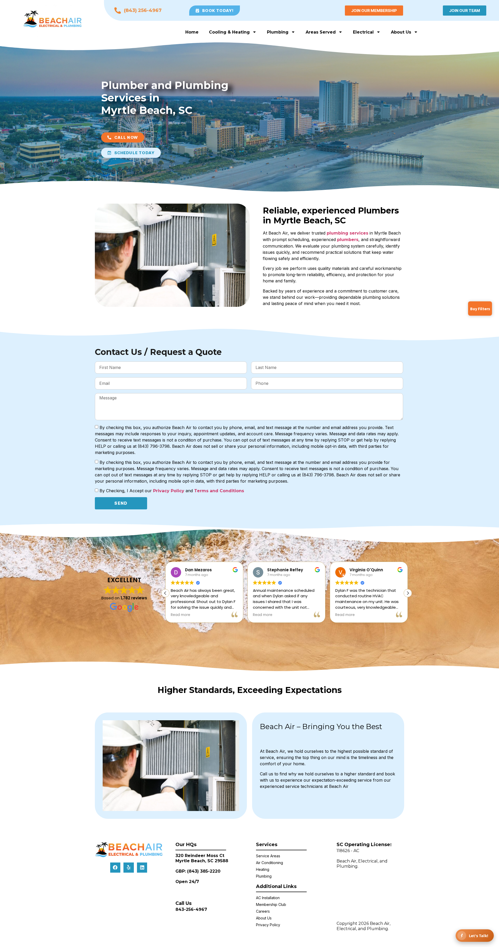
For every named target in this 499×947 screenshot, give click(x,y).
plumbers (347, 239)
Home (192, 32)
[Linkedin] (142, 867)
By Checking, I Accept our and (172, 490)
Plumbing (277, 32)
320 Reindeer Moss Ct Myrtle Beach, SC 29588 (201, 858)
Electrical (363, 32)
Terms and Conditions (219, 490)
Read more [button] (180, 615)
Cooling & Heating (229, 32)
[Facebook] (115, 867)
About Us (401, 32)
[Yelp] (128, 867)
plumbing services (347, 233)
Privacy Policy (169, 490)
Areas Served (321, 32)
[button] (408, 593)
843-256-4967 (191, 909)
